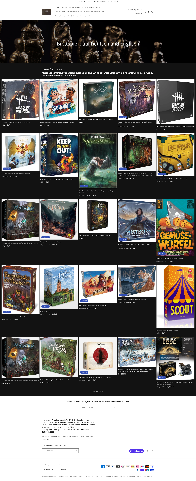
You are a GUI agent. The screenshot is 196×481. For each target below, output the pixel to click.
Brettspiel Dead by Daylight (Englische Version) (16, 122)
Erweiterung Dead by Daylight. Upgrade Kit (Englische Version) (175, 126)
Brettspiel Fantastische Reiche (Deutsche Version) (16, 317)
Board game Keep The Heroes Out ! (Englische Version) (56, 179)
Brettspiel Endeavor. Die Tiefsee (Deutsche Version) (171, 179)
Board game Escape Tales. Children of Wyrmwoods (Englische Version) (97, 191)
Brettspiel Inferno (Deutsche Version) (51, 242)
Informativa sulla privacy (92, 476)
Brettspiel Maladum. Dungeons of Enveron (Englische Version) (20, 381)
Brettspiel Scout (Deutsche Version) (167, 330)
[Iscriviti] (114, 407)
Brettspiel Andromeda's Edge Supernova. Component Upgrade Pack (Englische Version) (175, 383)
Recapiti (139, 476)
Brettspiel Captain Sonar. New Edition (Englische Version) (96, 119)
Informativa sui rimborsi (76, 476)
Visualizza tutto (98, 391)
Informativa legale (149, 476)
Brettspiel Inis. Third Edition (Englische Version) (132, 300)
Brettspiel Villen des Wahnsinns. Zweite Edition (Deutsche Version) (135, 123)
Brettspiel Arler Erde (46, 311)
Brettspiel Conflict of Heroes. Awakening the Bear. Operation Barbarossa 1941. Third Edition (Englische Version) (136, 370)
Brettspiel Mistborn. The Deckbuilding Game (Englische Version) (134, 245)
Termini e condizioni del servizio (109, 476)
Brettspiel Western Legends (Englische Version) (93, 305)
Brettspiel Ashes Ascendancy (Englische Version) (16, 173)
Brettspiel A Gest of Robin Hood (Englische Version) (94, 235)
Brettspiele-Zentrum (51, 476)
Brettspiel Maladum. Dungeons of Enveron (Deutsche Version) (20, 243)
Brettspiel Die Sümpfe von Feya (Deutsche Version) (55, 380)
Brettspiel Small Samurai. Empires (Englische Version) (95, 377)
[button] (84, 7)
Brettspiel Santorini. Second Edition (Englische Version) (57, 122)
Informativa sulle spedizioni (127, 476)
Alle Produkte (98, 51)
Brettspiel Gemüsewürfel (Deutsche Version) (169, 258)
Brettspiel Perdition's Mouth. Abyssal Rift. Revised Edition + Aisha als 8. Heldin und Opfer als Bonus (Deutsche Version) (135, 174)
